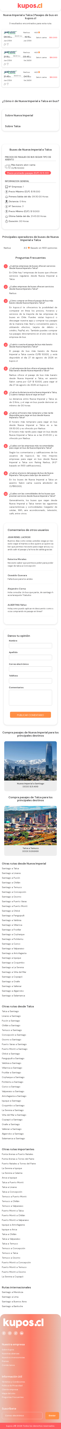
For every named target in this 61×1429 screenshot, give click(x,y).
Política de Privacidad (12, 1385)
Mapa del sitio (8, 1393)
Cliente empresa (10, 1389)
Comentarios (16, 687)
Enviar (52, 1415)
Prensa (5, 1361)
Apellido (13, 652)
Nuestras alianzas (10, 1353)
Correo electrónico (19, 664)
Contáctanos (8, 1365)
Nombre (13, 640)
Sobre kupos (8, 1349)
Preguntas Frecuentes (13, 1397)
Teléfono (13, 675)
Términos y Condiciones (13, 1381)
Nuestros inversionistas (13, 1357)
